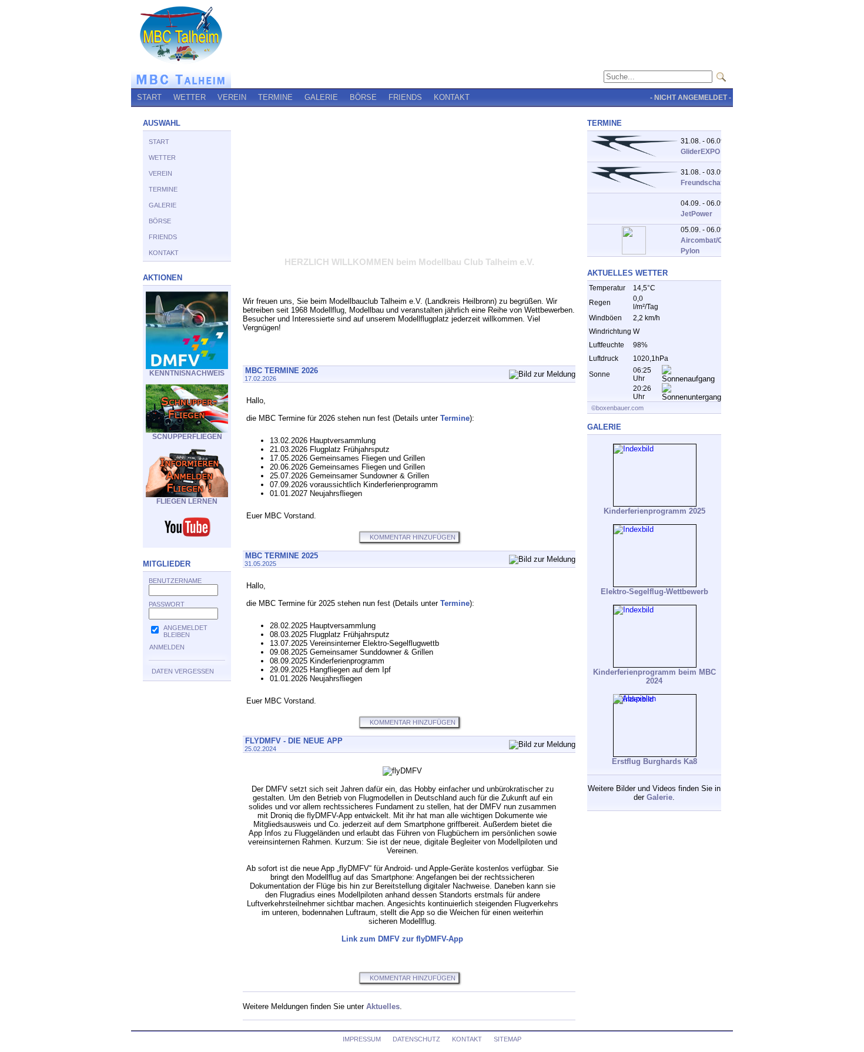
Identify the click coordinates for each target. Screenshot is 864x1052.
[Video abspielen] (654, 725)
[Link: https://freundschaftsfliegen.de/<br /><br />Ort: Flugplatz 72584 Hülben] (634, 157)
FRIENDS (405, 97)
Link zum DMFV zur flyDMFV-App (402, 938)
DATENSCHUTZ (416, 1039)
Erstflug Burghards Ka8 (654, 761)
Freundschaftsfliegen (716, 183)
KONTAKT (452, 97)
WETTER (189, 97)
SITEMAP (507, 1039)
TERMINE (275, 97)
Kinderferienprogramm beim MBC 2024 (654, 676)
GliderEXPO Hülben (713, 152)
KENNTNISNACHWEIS (187, 373)
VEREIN (231, 97)
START (149, 97)
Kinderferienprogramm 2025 (654, 511)
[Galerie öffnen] (654, 475)
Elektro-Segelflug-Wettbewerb (654, 591)
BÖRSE (363, 97)
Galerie (659, 797)
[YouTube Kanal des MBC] (187, 536)
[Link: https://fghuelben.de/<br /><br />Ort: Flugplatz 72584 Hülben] (634, 189)
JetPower (696, 214)
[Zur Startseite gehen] (181, 85)
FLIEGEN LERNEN (186, 501)
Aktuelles (383, 1006)
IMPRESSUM (362, 1039)
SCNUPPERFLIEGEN (187, 437)
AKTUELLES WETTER (627, 273)
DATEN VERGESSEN (183, 671)
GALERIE (321, 97)
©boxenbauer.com (617, 407)
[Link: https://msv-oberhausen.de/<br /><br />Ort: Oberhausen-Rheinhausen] (634, 251)
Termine (455, 418)
